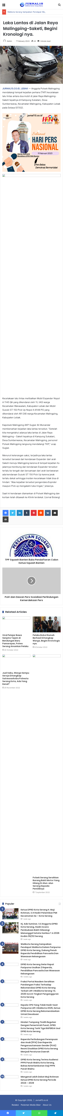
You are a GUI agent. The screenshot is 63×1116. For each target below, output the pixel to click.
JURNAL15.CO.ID (11, 88)
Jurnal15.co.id (41, 1100)
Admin (9, 41)
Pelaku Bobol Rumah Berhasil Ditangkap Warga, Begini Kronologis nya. (46, 639)
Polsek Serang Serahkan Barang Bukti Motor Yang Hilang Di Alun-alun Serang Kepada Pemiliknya (46, 883)
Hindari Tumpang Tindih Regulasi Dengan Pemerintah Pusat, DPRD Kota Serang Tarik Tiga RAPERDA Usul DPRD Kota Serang (40, 1027)
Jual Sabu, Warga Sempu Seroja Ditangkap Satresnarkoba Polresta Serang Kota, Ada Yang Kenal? (15, 678)
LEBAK (24, 88)
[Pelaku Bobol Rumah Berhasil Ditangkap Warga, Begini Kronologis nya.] (47, 624)
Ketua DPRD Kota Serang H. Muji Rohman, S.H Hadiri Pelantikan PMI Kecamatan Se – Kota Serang (39, 912)
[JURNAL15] (31, 4)
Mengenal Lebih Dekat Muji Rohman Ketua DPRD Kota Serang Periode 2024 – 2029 (40, 1079)
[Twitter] (13, 513)
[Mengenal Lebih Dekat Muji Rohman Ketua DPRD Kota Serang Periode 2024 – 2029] (10, 1080)
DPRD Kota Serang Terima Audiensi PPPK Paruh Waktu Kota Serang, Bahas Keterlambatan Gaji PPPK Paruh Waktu (39, 1064)
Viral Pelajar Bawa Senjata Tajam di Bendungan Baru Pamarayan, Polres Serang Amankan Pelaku (15, 641)
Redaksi (15, 1105)
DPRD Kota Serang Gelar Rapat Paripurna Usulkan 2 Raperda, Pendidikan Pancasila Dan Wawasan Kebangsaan (40, 969)
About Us (47, 1105)
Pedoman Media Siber (31, 1105)
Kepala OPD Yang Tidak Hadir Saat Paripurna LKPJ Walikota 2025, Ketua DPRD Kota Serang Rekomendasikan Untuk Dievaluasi (40, 1009)
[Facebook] (5, 513)
